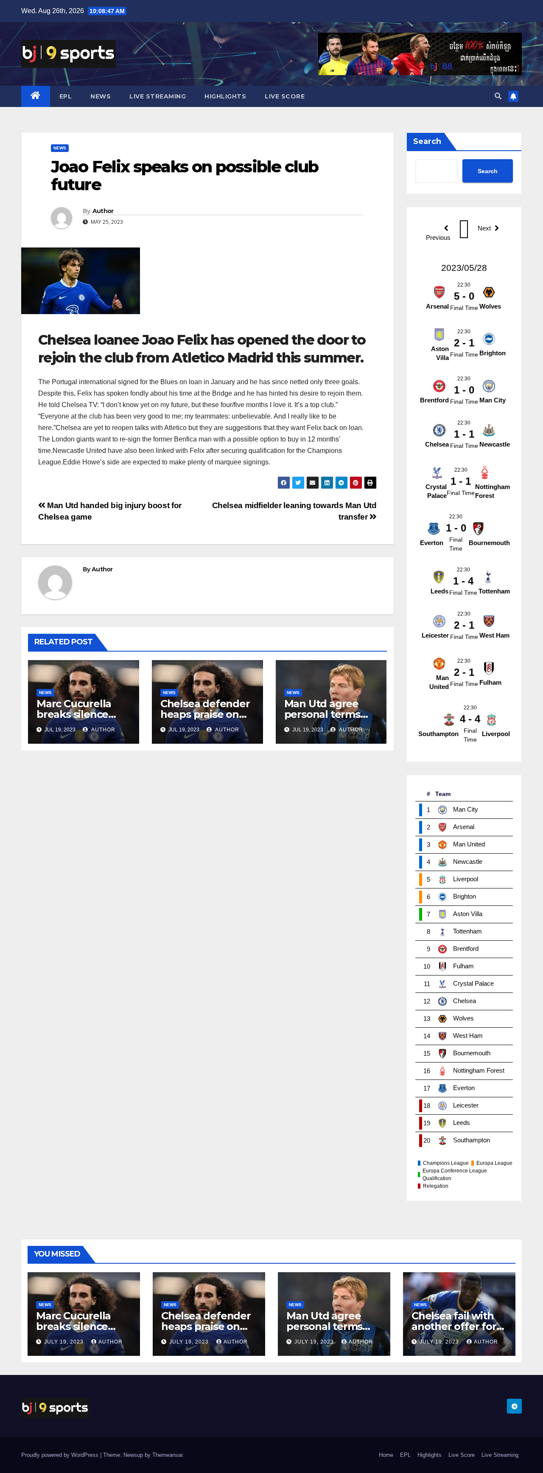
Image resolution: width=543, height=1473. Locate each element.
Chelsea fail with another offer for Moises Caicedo (453, 1326)
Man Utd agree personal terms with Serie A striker (331, 714)
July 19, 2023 (64, 1342)
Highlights (225, 96)
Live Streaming (157, 96)
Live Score (285, 96)
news (59, 148)
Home (386, 1455)
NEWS (100, 96)
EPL (65, 96)
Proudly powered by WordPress (60, 1455)
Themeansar (167, 1455)
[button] (498, 96)
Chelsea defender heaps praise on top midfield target (208, 1326)
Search (427, 141)
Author (103, 211)
